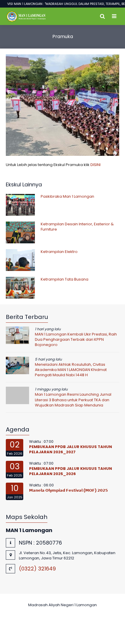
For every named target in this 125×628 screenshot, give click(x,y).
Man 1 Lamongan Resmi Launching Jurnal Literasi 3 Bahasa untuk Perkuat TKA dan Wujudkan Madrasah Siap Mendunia (73, 400)
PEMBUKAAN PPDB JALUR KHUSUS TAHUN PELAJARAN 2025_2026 (70, 471)
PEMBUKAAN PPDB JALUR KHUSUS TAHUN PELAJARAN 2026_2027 (70, 449)
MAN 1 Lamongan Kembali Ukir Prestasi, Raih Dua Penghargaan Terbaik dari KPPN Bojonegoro (76, 339)
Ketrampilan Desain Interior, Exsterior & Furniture (77, 226)
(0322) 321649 (37, 568)
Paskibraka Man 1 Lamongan (67, 196)
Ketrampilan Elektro (59, 251)
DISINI (95, 164)
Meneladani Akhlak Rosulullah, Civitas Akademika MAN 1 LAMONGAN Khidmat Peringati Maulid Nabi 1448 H (71, 370)
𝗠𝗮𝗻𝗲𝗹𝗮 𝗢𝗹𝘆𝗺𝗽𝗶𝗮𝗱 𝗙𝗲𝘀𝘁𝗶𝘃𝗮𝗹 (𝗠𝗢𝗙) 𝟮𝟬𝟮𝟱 (68, 490)
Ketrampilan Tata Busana (64, 279)
